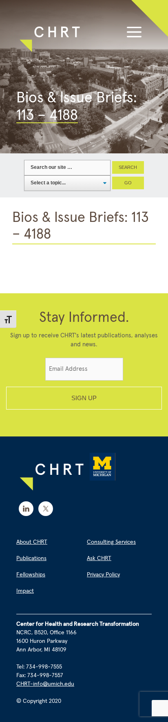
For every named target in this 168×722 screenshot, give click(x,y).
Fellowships (30, 575)
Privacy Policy (103, 575)
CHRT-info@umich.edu (45, 684)
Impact (25, 591)
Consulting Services (111, 542)
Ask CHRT (99, 558)
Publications (31, 558)
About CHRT (31, 542)
